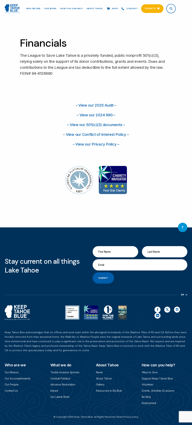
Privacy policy (130, 416)
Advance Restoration (62, 384)
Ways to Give (150, 372)
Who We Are (33, 8)
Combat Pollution (60, 378)
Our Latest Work (60, 396)
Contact (132, 8)
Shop (115, 8)
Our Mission (12, 372)
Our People (12, 384)
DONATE (150, 8)
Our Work (50, 8)
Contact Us (11, 390)
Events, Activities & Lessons (158, 390)
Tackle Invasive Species (65, 372)
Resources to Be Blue (109, 390)
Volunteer (147, 384)
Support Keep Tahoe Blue (157, 378)
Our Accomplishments (17, 378)
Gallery (100, 384)
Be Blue (146, 396)
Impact (54, 390)
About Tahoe (95, 8)
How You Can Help (71, 8)
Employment (149, 403)
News (99, 372)
